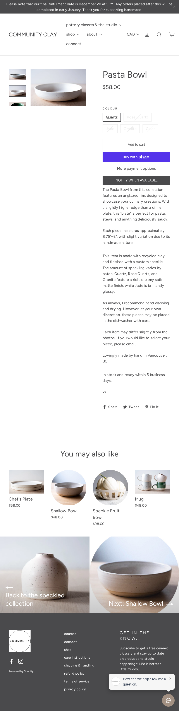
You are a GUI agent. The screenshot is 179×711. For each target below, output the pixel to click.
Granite (130, 128)
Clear (150, 128)
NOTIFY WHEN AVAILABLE (136, 180)
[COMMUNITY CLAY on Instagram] (20, 661)
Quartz (112, 117)
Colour (110, 108)
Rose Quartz (137, 117)
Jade (110, 128)
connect (73, 43)
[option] (58, 87)
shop (71, 34)
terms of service (77, 681)
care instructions (77, 658)
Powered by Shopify (21, 671)
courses (70, 634)
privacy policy (75, 689)
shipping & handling (79, 665)
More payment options (136, 168)
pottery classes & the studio (92, 24)
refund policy (74, 673)
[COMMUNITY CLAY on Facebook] (11, 661)
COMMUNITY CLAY (33, 34)
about (92, 34)
